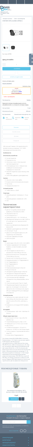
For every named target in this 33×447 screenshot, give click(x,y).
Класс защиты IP (25, 356)
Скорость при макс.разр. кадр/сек (21, 340)
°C (25, 351)
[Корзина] (30, 9)
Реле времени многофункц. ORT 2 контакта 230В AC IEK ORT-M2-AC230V (16, 391)
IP (9, 354)
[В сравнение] (22, 399)
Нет (26, 345)
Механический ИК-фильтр (21, 346)
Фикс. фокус (25, 343)
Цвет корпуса (5, 348)
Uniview (7, 338)
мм (14, 349)
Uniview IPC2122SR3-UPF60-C (15, 338)
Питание (9, 345)
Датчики (13, 360)
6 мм (16, 349)
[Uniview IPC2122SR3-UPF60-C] (16, 32)
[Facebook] (21, 430)
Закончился (14, 399)
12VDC (13, 345)
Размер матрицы (6, 340)
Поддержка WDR (10, 359)
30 (3, 341)
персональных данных (8, 427)
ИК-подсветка (7, 341)
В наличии (25, 338)
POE (3, 345)
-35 (27, 351)
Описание (16, 127)
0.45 (17, 348)
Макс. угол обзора (9, 357)
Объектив (19, 343)
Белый (10, 348)
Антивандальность (19, 345)
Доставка (16, 136)
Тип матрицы (8, 346)
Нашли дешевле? (7, 83)
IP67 (3, 357)
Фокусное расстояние (7, 349)
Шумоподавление (19, 359)
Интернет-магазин (7, 18)
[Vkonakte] (24, 430)
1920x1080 (18, 356)
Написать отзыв (27, 86)
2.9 (12, 340)
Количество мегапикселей (24, 349)
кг (15, 348)
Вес (13, 348)
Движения (17, 360)
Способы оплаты (16, 131)
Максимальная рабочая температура (11, 352)
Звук (28, 345)
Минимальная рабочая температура (15, 351)
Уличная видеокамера (15, 354)
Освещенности (24, 360)
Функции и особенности (21, 357)
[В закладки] (20, 399)
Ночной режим (22, 348)
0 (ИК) (15, 343)
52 (14, 357)
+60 (23, 352)
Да (11, 341)
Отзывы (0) (16, 140)
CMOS (12, 346)
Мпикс (3, 351)
